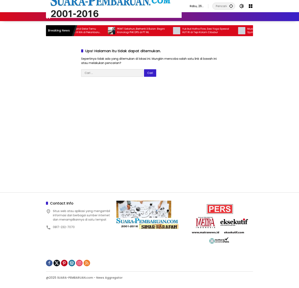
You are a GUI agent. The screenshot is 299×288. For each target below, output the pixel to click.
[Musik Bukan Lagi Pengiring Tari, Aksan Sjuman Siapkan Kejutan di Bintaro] (234, 30)
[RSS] (87, 263)
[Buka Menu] (250, 6)
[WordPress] (72, 263)
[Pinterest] (64, 263)
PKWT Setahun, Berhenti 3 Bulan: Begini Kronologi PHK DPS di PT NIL (133, 30)
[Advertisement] (149, 136)
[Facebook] (49, 263)
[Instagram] (79, 263)
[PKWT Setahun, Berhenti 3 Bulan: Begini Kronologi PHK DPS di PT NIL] (103, 30)
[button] (231, 6)
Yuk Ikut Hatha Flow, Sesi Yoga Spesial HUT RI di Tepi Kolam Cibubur (198, 30)
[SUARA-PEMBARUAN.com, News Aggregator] (114, 6)
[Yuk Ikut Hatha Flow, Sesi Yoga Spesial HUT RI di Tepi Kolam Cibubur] (168, 30)
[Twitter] (56, 263)
